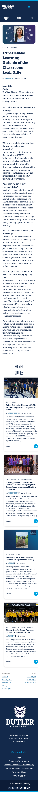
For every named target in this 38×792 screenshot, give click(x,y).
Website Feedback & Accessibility (19, 765)
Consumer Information (19, 761)
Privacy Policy (19, 776)
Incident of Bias (19, 772)
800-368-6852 (19, 741)
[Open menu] (29, 6)
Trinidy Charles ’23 (9, 78)
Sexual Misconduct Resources (19, 768)
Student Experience (10, 47)
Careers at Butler (19, 752)
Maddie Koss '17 (11, 636)
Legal (19, 757)
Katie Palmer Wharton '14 (13, 413)
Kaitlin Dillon (11, 563)
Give (31, 18)
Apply (6, 18)
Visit (19, 18)
